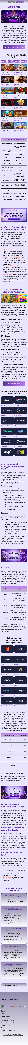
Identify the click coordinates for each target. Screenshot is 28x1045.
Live (9, 61)
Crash (16, 61)
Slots (22, 61)
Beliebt (3, 61)
